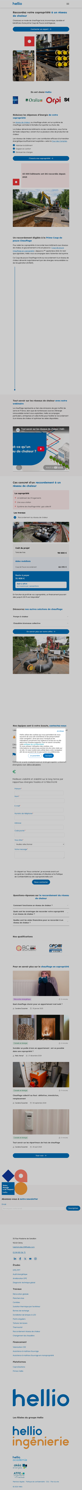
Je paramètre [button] (35, 755)
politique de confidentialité (34, 744)
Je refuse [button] (60, 731)
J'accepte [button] (48, 755)
